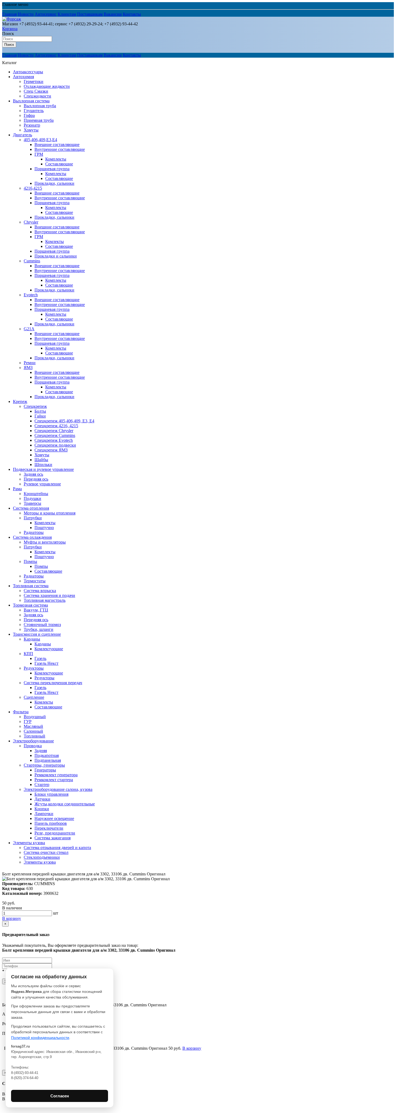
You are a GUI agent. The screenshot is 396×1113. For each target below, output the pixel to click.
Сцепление (34, 697)
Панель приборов (50, 823)
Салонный (33, 731)
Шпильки (43, 464)
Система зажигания (52, 838)
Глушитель (34, 110)
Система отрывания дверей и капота (57, 847)
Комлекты (54, 241)
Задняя (40, 750)
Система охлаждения (32, 537)
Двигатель (22, 135)
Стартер (41, 784)
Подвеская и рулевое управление (43, 469)
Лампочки (43, 813)
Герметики (33, 81)
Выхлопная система (31, 101)
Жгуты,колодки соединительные (64, 804)
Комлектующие (48, 648)
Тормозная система (30, 605)
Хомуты (31, 130)
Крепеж (20, 401)
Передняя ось (36, 479)
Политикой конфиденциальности (40, 1037)
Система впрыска (40, 590)
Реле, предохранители (54, 833)
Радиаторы (34, 532)
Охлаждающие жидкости (47, 86)
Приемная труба (39, 120)
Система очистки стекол (46, 852)
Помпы (30, 561)
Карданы (32, 639)
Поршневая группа (52, 168)
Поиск (8, 33)
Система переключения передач (53, 682)
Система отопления (31, 508)
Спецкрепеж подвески (55, 445)
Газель (40, 658)
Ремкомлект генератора (56, 775)
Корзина (10, 28)
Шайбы (41, 459)
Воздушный (35, 716)
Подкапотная (46, 755)
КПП (28, 653)
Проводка (33, 745)
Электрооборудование (33, 741)
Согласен (59, 1096)
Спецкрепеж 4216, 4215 (56, 425)
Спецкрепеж (35, 406)
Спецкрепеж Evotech (53, 440)
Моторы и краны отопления (49, 513)
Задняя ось (33, 474)
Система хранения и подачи (49, 595)
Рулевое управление (42, 484)
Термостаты (35, 581)
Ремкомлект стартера (53, 779)
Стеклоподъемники (42, 857)
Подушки (32, 498)
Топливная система (30, 585)
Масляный (33, 726)
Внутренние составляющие (59, 149)
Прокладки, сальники (54, 183)
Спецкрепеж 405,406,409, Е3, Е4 (64, 421)
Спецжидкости (37, 96)
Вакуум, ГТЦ (36, 610)
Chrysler (31, 222)
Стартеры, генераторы (44, 765)
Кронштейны (36, 493)
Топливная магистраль (44, 600)
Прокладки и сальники (55, 256)
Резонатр (32, 125)
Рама (17, 488)
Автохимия (23, 76)
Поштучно (44, 527)
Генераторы (45, 770)
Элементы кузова (29, 842)
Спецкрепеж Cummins (54, 435)
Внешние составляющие (56, 144)
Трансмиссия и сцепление (37, 634)
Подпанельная (47, 760)
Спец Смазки (36, 91)
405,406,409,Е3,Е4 (40, 139)
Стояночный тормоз (42, 624)
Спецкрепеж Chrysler (53, 430)
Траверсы (32, 503)
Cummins (32, 261)
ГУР (28, 721)
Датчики (42, 799)
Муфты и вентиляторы (45, 542)
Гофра (29, 115)
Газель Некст (46, 663)
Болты (40, 411)
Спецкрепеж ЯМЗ (51, 450)
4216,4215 (33, 188)
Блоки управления (51, 794)
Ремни (30, 362)
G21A (29, 328)
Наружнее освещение (54, 818)
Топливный (34, 736)
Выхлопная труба (40, 105)
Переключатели (48, 828)
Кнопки (41, 808)
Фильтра (21, 711)
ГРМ (38, 154)
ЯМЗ (28, 367)
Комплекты (55, 159)
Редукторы (34, 668)
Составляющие (59, 164)
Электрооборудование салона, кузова (58, 789)
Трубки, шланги (38, 629)
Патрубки (33, 518)
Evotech (31, 295)
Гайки (40, 416)
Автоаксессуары (28, 71)
